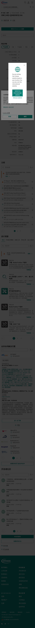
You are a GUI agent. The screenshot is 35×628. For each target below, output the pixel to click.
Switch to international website (17, 93)
